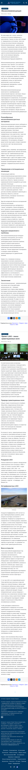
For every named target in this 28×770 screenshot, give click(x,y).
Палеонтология (22, 759)
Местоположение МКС (10, 754)
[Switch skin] (24, 3)
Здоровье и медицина (14, 757)
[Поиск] (26, 3)
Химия (10, 763)
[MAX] (17, 767)
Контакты (5, 750)
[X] (11, 318)
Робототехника (13, 752)
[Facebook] (9, 318)
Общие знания (22, 752)
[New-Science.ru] (14, 2)
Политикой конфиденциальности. (10, 744)
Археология (5, 761)
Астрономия (21, 750)
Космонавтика (13, 750)
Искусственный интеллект (9, 759)
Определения (5, 8)
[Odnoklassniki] (17, 318)
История (18, 761)
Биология (12, 761)
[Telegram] (19, 318)
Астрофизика (20, 754)
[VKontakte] (14, 318)
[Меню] (1, 3)
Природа (23, 761)
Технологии (5, 752)
